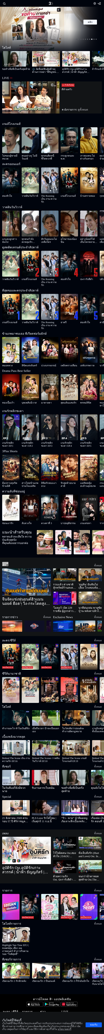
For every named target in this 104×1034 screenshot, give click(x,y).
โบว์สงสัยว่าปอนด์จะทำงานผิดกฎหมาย (75, 714)
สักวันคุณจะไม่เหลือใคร (49, 236)
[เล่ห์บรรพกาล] (89, 341)
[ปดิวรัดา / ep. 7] (89, 642)
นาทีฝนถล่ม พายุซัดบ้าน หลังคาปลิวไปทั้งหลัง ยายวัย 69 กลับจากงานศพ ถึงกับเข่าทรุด (90, 595)
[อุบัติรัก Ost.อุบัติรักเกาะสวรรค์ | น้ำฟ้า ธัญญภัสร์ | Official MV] (76, 59)
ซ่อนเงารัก (5, 508)
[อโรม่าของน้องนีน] (69, 220)
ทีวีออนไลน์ (48, 994)
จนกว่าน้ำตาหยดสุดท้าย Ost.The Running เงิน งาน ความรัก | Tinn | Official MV (90, 860)
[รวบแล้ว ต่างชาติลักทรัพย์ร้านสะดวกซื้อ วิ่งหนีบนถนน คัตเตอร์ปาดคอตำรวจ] (64, 560)
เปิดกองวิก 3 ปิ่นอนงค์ (39, 960)
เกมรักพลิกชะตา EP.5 (87, 431)
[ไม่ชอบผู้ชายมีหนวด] (11, 140)
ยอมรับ (93, 1026)
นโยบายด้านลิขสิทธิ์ (62, 1003)
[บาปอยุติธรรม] (69, 493)
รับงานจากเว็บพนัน (39, 773)
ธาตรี (62, 316)
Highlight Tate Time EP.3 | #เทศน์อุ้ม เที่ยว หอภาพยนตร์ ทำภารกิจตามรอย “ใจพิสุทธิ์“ (15, 930)
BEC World (60, 994)
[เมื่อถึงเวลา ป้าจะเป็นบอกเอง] (46, 703)
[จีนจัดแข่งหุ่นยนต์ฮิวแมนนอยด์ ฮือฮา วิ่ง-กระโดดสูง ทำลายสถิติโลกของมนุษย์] (26, 567)
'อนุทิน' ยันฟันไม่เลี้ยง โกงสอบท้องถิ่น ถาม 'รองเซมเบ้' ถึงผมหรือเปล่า (90, 571)
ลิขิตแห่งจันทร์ (26, 356)
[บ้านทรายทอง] (89, 180)
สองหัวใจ (5, 196)
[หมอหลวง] (11, 341)
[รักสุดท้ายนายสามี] (69, 453)
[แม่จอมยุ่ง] (82, 527)
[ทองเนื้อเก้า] (11, 378)
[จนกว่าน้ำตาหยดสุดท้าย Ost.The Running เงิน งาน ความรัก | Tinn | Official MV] (90, 849)
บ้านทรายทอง (85, 196)
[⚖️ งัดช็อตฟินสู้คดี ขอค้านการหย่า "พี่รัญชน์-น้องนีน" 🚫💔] (46, 59)
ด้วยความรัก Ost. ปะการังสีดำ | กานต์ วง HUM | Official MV (64, 860)
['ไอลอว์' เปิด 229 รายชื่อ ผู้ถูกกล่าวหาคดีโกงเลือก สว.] (64, 583)
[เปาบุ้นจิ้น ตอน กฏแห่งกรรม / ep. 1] (69, 675)
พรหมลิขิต (83, 393)
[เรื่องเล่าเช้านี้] (12, 611)
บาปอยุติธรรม (66, 508)
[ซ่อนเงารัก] (11, 493)
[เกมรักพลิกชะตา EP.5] (89, 415)
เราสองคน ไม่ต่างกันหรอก (87, 157)
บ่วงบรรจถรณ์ (46, 356)
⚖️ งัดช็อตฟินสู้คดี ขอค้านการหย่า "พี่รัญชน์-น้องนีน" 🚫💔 (45, 70)
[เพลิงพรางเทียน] (69, 341)
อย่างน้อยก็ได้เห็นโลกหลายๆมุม (87, 237)
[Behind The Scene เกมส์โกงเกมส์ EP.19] (76, 733)
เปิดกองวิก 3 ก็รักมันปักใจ (71, 960)
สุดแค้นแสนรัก (65, 393)
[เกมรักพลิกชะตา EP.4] (69, 415)
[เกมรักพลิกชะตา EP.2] (30, 415)
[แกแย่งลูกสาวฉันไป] (11, 220)
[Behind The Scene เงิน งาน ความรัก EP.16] (16, 733)
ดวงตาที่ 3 (44, 508)
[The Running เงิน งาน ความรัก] (49, 180)
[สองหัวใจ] (11, 180)
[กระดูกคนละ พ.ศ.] (69, 140)
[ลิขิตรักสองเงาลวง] (49, 453)
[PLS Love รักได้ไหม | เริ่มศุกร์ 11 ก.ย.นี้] (45, 790)
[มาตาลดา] (49, 378)
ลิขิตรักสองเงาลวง (47, 468)
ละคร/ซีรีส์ (6, 994)
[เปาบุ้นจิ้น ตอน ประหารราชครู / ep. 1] (49, 675)
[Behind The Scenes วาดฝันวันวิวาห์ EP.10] (46, 733)
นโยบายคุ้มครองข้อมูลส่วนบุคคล (66, 1008)
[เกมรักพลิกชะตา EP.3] (49, 415)
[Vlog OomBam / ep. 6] (49, 889)
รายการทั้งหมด (21, 994)
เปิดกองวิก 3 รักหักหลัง (10, 960)
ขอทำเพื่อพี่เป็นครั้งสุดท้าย (11, 69)
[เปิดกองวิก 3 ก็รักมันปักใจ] (76, 950)
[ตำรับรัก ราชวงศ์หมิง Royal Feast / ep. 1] (89, 675)
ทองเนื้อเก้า (6, 393)
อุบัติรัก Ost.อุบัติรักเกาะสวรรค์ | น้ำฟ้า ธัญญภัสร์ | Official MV (75, 70)
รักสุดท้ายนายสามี (67, 468)
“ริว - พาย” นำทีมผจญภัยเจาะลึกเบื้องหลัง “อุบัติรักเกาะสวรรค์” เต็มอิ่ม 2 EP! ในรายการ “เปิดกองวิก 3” (74, 802)
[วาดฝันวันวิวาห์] (30, 180)
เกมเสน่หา (83, 508)
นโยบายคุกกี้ (60, 1012)
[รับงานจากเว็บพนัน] (45, 763)
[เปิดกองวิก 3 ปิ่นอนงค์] (46, 950)
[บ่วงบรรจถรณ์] (49, 341)
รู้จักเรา (58, 998)
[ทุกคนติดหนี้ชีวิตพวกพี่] (49, 140)
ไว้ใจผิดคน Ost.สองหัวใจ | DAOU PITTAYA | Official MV (63, 837)
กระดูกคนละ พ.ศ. (67, 155)
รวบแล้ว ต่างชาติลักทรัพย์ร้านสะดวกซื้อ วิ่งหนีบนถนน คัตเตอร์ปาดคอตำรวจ (64, 571)
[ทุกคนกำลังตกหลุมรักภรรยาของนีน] (30, 220)
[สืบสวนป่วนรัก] (63, 527)
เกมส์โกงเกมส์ (65, 196)
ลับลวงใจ (25, 508)
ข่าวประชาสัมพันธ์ (35, 1003)
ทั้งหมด (99, 550)
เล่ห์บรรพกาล (85, 356)
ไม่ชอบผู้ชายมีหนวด (9, 155)
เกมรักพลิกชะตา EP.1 (9, 431)
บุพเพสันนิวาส (27, 393)
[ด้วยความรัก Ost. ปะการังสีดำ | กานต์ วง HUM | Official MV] (64, 849)
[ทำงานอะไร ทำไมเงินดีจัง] (16, 703)
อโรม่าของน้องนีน (67, 236)
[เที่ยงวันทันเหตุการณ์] (34, 611)
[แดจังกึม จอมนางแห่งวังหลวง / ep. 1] (30, 675)
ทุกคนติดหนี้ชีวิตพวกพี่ (49, 155)
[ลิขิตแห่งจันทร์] (30, 341)
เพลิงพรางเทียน (66, 356)
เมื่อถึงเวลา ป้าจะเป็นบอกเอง (41, 714)
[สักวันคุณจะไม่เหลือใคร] (49, 220)
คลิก (90, 22)
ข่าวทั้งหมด (33, 994)
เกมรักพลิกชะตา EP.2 (29, 431)
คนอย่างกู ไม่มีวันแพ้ (29, 155)
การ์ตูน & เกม (7, 1003)
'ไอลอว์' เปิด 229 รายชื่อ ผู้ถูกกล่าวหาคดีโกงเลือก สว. (64, 595)
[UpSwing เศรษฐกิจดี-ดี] (85, 611)
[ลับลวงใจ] (30, 493)
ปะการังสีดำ (84, 276)
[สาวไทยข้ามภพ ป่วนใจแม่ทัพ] (30, 453)
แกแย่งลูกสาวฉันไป (8, 236)
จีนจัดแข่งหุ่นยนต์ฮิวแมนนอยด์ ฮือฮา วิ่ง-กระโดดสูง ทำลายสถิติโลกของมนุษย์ (23, 587)
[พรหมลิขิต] (89, 378)
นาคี (101, 356)
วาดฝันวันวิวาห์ (27, 196)
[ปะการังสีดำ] (89, 261)
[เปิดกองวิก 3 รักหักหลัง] (16, 950)
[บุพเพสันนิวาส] (30, 378)
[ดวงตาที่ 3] (49, 493)
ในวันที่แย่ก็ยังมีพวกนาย (11, 773)
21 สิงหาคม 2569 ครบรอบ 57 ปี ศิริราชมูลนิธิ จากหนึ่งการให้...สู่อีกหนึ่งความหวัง (15, 802)
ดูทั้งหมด (77, 109)
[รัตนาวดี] (45, 527)
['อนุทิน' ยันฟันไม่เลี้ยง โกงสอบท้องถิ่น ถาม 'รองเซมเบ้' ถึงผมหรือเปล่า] (90, 560)
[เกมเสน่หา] (89, 493)
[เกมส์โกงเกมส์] (69, 180)
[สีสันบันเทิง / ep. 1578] (11, 889)
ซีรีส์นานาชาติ (7, 998)
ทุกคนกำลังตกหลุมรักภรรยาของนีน (29, 237)
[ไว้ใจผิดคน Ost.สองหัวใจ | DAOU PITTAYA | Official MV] (64, 825)
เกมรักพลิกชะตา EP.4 (68, 431)
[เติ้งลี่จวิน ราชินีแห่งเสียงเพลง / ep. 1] (11, 675)
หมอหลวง (5, 356)
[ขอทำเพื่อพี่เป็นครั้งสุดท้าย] (16, 59)
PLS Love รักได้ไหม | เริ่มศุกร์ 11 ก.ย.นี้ (44, 802)
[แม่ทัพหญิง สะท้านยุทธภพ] (89, 453)
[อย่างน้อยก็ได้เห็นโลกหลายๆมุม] (89, 220)
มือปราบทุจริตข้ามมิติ (9, 468)
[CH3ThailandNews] (63, 611)
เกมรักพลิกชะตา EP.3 (48, 431)
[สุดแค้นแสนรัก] (69, 378)
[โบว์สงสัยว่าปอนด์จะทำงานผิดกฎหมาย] (76, 703)
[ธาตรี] (69, 301)
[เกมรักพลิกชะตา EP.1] (11, 415)
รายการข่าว (34, 998)
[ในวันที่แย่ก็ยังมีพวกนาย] (16, 763)
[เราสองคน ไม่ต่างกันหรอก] (89, 140)
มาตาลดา (44, 393)
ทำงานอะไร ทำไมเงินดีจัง (10, 714)
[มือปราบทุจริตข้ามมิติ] (11, 453)
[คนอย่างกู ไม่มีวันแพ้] (30, 140)
